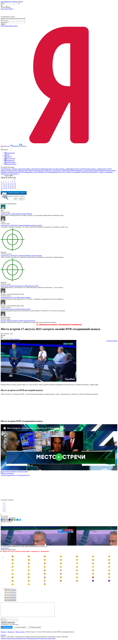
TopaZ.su (3, 632)
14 (10, 184)
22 (13, 186)
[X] (9, 520)
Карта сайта (52, 638)
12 (6, 184)
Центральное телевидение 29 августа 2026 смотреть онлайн (19, 286)
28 (10, 188)
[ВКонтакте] (2, 520)
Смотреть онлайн (111, 341)
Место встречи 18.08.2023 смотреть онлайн (14, 471)
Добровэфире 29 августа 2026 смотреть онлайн (15, 297)
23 (15, 186)
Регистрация (5, 9)
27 (8, 188)
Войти (11, 9)
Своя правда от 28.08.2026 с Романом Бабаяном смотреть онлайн (21, 225)
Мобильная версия (33, 638)
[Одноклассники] (4, 520)
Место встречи (14, 339)
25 (4, 188)
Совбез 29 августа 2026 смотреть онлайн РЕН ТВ (16, 213)
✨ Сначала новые (20, 627)
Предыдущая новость (9, 475)
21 (10, 186)
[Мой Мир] (17, 520)
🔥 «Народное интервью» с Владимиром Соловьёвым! (59, 324)
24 (1, 188)
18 (4, 186)
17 (1, 186)
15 (13, 184)
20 (8, 186)
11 (4, 184)
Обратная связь (11, 638)
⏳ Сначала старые (35, 627)
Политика (11, 632)
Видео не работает (8, 473)
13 (8, 184)
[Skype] (20, 520)
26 (6, 188)
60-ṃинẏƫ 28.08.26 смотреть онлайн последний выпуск (18, 320)
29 (13, 188)
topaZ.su (3, 635)
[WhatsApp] (15, 520)
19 (6, 186)
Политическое (43, 638)
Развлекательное (21, 638)
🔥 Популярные (6, 627)
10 (1, 184)
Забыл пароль (13, 26)
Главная (3, 638)
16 (15, 184)
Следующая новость (22, 475)
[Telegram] (7, 520)
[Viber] (12, 520)
